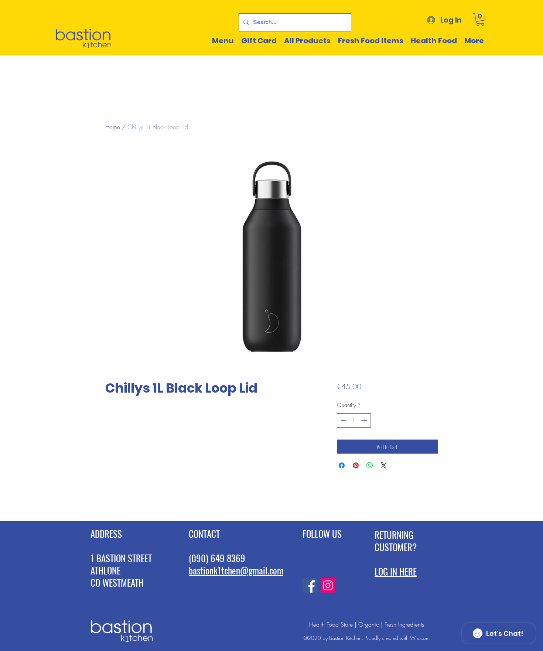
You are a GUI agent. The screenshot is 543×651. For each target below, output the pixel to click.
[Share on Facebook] (341, 465)
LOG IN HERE (396, 571)
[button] (480, 19)
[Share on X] (383, 465)
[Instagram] (328, 585)
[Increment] (365, 420)
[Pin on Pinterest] (355, 465)
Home (112, 127)
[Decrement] (343, 420)
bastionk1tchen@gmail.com (236, 570)
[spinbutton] (354, 420)
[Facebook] (310, 585)
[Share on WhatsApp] (369, 465)
